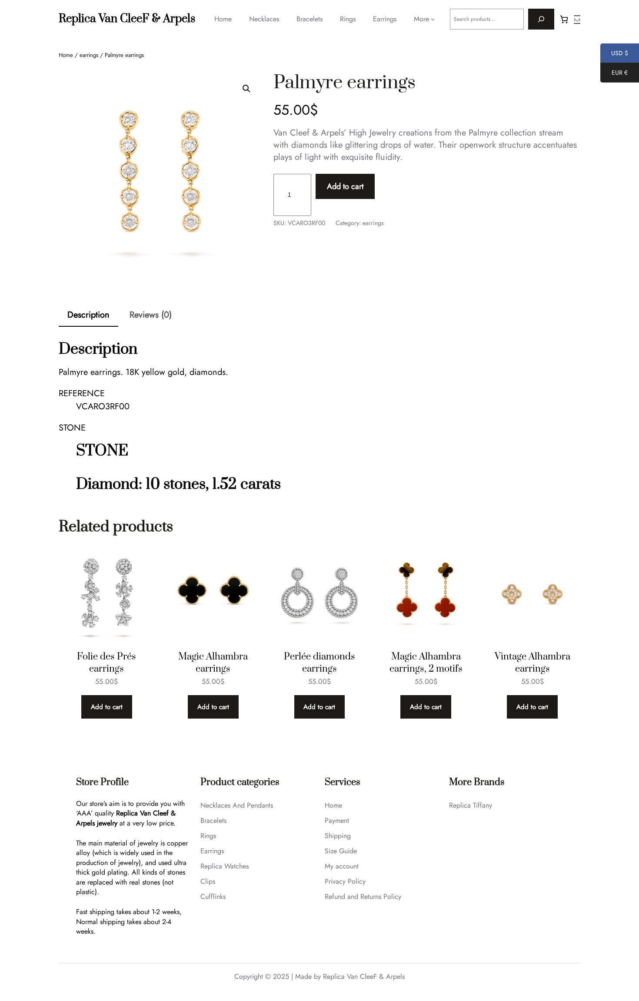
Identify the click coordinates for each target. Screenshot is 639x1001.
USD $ (614, 54)
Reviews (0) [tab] (151, 314)
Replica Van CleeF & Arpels (127, 19)
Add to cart (345, 186)
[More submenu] (433, 19)
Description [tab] (88, 314)
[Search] (541, 19)
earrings (89, 55)
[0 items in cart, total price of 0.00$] (564, 19)
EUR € (614, 74)
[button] (246, 88)
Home (66, 55)
